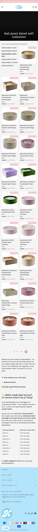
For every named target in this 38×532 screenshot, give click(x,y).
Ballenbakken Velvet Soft (9, 55)
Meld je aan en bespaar (12, 491)
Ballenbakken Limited (10, 62)
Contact (5, 469)
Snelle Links (7, 480)
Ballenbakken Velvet (9, 59)
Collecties (7, 44)
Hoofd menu (7, 475)
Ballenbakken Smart (9, 48)
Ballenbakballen (8, 65)
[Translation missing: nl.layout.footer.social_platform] (25, 513)
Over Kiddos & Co (9, 485)
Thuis (3, 44)
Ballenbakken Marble (9, 51)
